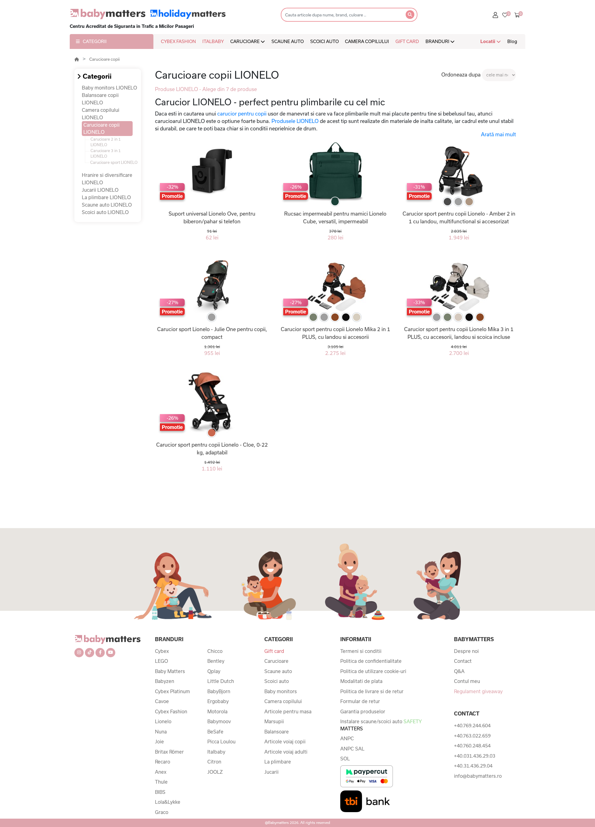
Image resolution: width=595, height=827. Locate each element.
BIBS (160, 792)
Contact (463, 661)
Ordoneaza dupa (461, 74)
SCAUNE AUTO (287, 41)
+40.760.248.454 (472, 745)
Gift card (274, 651)
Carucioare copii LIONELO (101, 128)
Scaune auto (278, 671)
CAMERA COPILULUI (367, 41)
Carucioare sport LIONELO (114, 162)
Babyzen (164, 681)
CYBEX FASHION (178, 41)
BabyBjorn (218, 691)
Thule (161, 782)
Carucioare (276, 661)
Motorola (217, 711)
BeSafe (215, 731)
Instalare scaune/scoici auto (380, 725)
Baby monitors (280, 691)
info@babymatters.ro (478, 776)
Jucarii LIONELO (100, 190)
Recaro (162, 761)
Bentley (215, 661)
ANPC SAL (352, 748)
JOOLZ (215, 772)
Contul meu (467, 681)
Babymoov (219, 721)
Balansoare (276, 731)
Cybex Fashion (171, 711)
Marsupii (274, 721)
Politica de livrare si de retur (371, 691)
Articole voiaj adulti (285, 752)
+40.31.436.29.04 (473, 765)
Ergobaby (218, 701)
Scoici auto (276, 681)
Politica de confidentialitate (371, 661)
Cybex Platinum (172, 691)
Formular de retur (360, 701)
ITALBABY (213, 41)
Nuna (161, 731)
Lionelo (163, 721)
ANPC (347, 738)
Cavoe (162, 701)
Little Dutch (220, 681)
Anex (160, 772)
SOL (345, 758)
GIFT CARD (407, 41)
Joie (159, 741)
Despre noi (466, 651)
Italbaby (216, 752)
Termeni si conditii (360, 651)
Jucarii (271, 772)
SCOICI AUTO (324, 41)
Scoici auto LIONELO (105, 212)
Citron (214, 761)
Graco (161, 812)
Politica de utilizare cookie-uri (373, 671)
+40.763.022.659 (472, 735)
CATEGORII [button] (95, 41)
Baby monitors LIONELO (109, 87)
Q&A (459, 671)
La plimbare (277, 761)
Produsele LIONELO (295, 121)
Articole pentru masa (287, 711)
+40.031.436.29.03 (474, 756)
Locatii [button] (488, 41)
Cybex (162, 651)
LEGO (161, 661)
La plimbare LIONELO (106, 197)
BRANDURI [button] (437, 41)
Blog (512, 41)
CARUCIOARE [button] (245, 41)
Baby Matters (170, 671)
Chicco (215, 651)
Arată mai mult (498, 134)
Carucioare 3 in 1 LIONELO (105, 153)
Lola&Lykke (167, 802)
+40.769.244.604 (472, 725)
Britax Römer (169, 752)
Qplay (213, 671)
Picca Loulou (221, 741)
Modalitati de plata (361, 681)
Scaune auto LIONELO (107, 205)
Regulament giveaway (478, 691)
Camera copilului (283, 701)
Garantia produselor (362, 711)
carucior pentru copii (242, 113)
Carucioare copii (104, 59)
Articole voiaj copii (285, 741)
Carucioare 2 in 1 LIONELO (105, 142)
